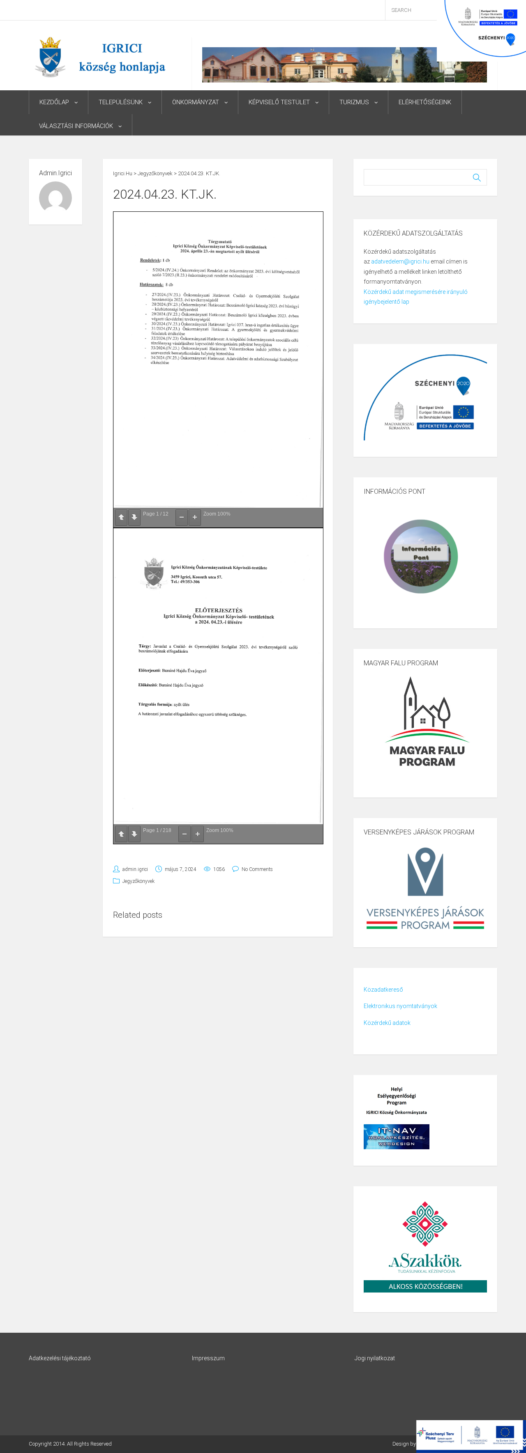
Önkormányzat (195, 102)
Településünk (121, 102)
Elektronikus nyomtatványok (400, 1006)
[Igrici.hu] (100, 56)
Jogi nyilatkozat (375, 1358)
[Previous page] (121, 517)
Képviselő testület (279, 102)
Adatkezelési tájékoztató (60, 1358)
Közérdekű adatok (387, 1023)
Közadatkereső (383, 989)
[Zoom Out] (181, 517)
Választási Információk (76, 126)
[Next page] (134, 517)
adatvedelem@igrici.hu (400, 261)
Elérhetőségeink (425, 102)
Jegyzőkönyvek (138, 881)
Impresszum (208, 1358)
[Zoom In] (195, 517)
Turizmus (354, 102)
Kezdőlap (54, 102)
